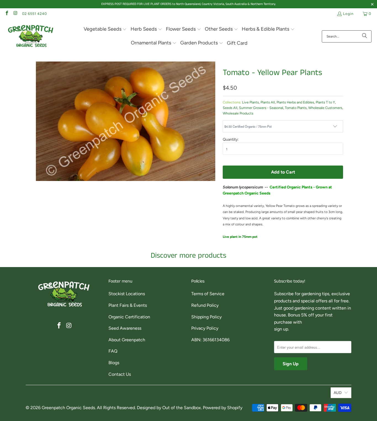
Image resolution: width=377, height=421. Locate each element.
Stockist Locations (126, 293)
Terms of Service (207, 293)
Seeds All (230, 108)
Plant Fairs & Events (127, 305)
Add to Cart (283, 172)
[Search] (364, 36)
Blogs (113, 362)
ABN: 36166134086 (210, 339)
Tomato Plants (296, 108)
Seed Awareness (124, 328)
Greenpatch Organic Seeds (68, 407)
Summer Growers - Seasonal (261, 108)
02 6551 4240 (34, 14)
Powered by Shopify (222, 407)
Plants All (268, 102)
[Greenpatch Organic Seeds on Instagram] (15, 14)
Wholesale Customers (325, 108)
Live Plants (250, 102)
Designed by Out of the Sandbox (169, 407)
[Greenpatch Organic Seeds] (31, 36)
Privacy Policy (204, 328)
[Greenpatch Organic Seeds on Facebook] (6, 14)
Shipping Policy (206, 316)
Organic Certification (129, 316)
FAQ (112, 351)
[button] (105, 29)
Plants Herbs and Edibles (295, 102)
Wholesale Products (238, 113)
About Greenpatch (126, 339)
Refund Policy (205, 305)
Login (348, 14)
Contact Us (119, 374)
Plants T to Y (325, 102)
